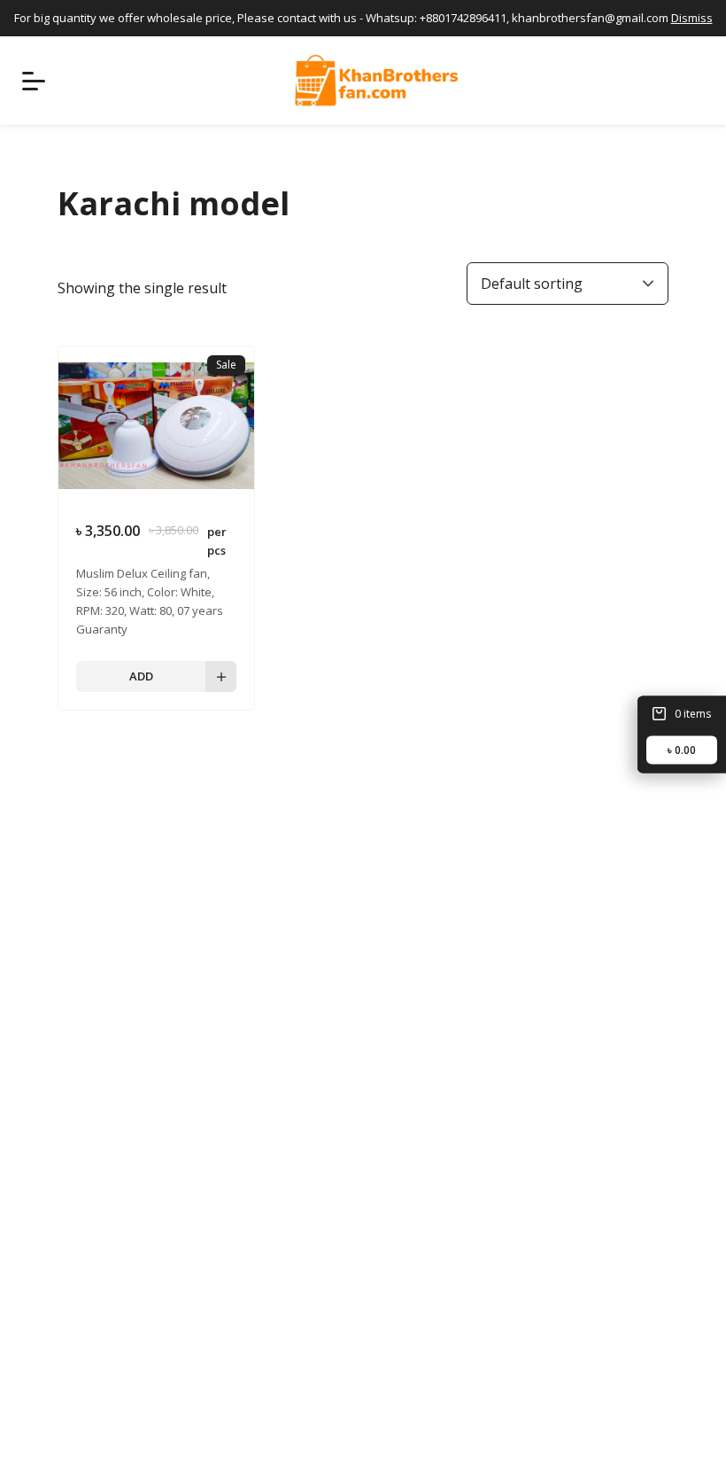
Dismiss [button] (692, 18)
